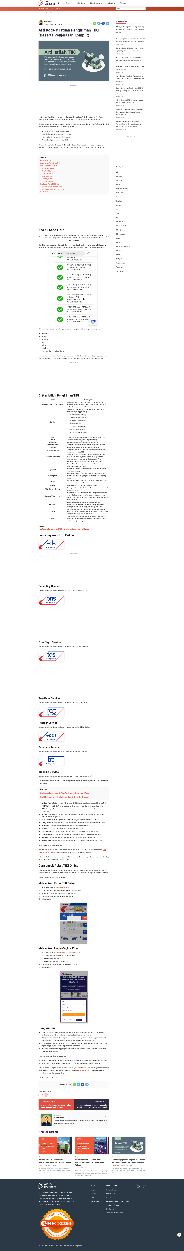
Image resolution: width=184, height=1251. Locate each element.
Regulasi (119, 251)
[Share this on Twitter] (99, 23)
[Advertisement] (74, 100)
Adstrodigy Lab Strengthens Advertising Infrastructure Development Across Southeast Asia (129, 112)
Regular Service (47, 176)
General (119, 197)
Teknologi (123, 3)
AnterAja (41, 8)
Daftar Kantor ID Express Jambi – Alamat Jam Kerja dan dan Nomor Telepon (89, 1162)
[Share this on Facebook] (103, 23)
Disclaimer (110, 1209)
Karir (118, 217)
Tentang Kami (111, 1190)
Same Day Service (48, 168)
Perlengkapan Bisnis (123, 246)
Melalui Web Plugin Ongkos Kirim (53, 189)
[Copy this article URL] (90, 23)
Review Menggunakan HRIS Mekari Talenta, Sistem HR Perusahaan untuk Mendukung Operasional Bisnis (129, 124)
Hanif (40, 1165)
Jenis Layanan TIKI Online (49, 166)
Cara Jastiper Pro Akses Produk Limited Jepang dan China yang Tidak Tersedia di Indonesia (130, 78)
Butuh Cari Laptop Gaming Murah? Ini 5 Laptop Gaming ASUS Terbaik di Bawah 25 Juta (130, 90)
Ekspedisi (119, 193)
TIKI (48, 1095)
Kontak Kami (110, 1194)
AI (117, 172)
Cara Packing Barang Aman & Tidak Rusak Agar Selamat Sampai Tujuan (64, 529)
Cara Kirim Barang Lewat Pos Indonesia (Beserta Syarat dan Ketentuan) (64, 797)
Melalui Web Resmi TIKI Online (52, 187)
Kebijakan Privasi (112, 1205)
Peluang (119, 242)
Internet (118, 205)
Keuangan (119, 222)
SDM (118, 255)
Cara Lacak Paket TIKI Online (49, 184)
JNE (52, 8)
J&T (47, 8)
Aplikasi (119, 180)
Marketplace (111, 3)
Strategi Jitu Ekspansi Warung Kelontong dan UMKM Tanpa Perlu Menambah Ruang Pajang (130, 29)
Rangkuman (44, 192)
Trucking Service (47, 181)
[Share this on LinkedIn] (107, 23)
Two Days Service (48, 173)
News (59, 3)
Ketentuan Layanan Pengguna (117, 1201)
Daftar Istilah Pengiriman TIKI (50, 163)
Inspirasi (119, 201)
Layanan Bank (121, 226)
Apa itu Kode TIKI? (46, 160)
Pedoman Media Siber (114, 1213)
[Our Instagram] (138, 1186)
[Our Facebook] (143, 1186)
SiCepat (57, 8)
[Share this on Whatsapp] (94, 23)
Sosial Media (120, 263)
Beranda (41, 13)
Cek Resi (42, 1095)
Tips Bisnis (120, 271)
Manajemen (81, 3)
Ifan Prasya (48, 22)
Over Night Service (48, 171)
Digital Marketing (96, 3)
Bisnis (68, 3)
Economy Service (47, 179)
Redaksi (109, 1197)
